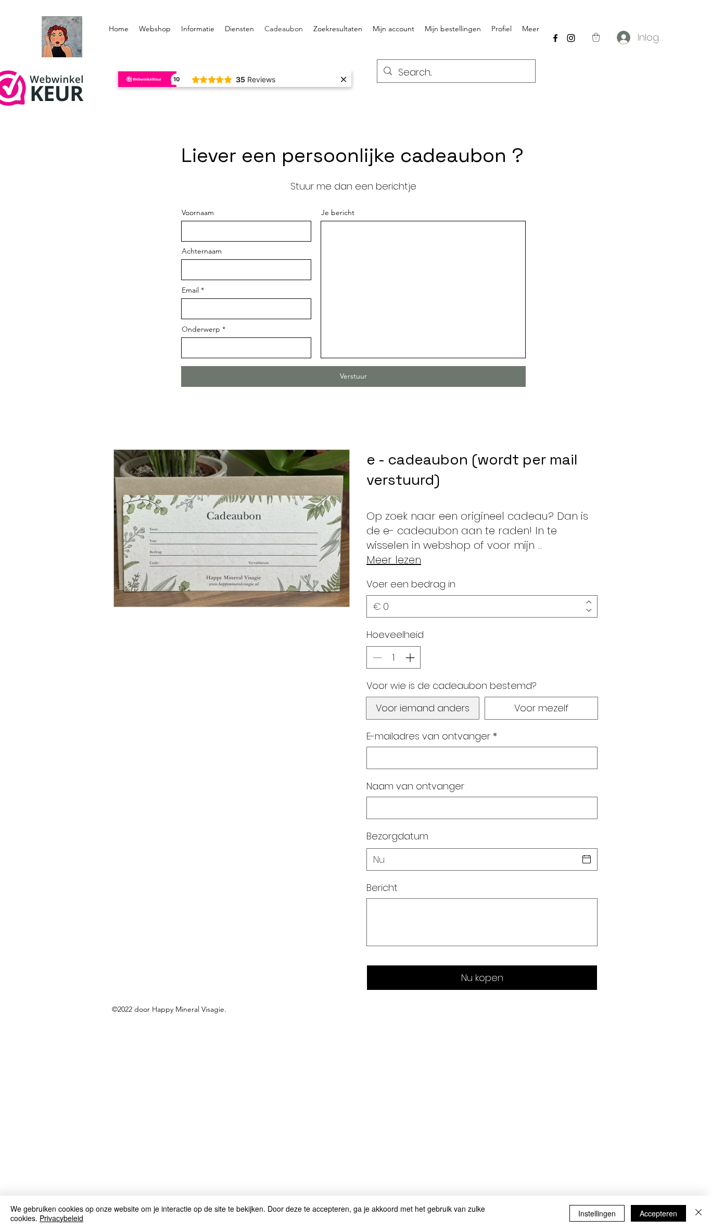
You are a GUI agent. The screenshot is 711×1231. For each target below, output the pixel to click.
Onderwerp (201, 329)
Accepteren (658, 1213)
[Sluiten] (698, 1213)
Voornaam (198, 212)
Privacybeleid (61, 1218)
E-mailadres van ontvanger (431, 736)
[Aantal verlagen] (376, 657)
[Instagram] (571, 38)
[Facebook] (555, 38)
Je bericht (337, 212)
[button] (596, 37)
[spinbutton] (393, 657)
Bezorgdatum (397, 836)
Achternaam (202, 251)
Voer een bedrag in (410, 584)
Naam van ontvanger (415, 786)
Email (190, 290)
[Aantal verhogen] (411, 657)
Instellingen (597, 1213)
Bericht (382, 887)
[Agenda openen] (586, 859)
